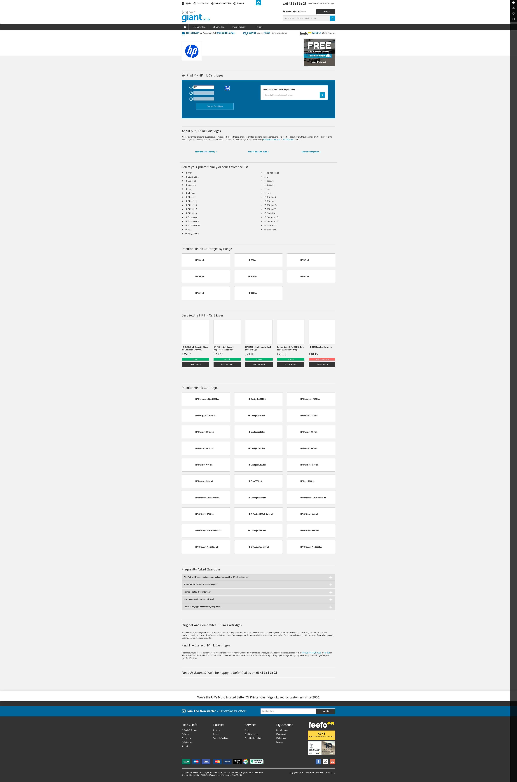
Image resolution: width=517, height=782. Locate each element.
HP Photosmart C (192, 221)
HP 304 (311, 653)
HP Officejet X (191, 213)
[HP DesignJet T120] (293, 399)
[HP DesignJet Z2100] (188, 415)
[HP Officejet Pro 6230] (241, 547)
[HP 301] (293, 260)
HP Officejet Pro (270, 205)
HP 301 (305, 653)
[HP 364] (188, 293)
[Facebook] (317, 761)
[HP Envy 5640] (293, 481)
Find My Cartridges (215, 106)
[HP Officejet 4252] (241, 497)
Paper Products (238, 27)
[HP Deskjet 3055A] (188, 448)
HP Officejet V (270, 209)
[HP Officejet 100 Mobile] (188, 497)
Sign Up (326, 711)
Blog (247, 730)
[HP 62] (241, 260)
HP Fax (267, 189)
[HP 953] (293, 276)
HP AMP (188, 173)
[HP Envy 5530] (241, 481)
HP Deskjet (268, 181)
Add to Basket (195, 365)
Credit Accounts (251, 734)
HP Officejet (190, 197)
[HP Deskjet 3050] (293, 432)
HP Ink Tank (190, 193)
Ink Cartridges (219, 27)
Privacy (216, 734)
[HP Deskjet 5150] (241, 448)
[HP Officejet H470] (293, 530)
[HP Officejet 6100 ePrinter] (241, 514)
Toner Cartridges (198, 27)
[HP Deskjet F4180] (188, 481)
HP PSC (188, 229)
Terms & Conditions (221, 738)
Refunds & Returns (189, 730)
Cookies (216, 730)
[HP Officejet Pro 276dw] (188, 547)
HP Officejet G (270, 197)
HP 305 (318, 653)
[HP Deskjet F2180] (241, 464)
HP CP (266, 177)
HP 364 (327, 653)
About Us (185, 746)
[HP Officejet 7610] (241, 530)
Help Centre (187, 742)
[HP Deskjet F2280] (293, 464)
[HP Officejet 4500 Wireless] (293, 497)
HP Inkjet (267, 193)
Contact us (186, 738)
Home (184, 38)
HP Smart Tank (270, 229)
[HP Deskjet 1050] (241, 415)
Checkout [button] (326, 11)
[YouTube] (332, 761)
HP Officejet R (191, 209)
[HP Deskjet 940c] (188, 464)
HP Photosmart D (271, 221)
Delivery (185, 734)
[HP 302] (241, 276)
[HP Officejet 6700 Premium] (188, 530)
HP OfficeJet (288, 140)
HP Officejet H (191, 201)
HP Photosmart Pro (193, 225)
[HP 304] (188, 260)
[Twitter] (324, 761)
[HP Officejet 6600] (293, 514)
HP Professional (270, 225)
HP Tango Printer (192, 233)
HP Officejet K (191, 205)
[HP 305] (188, 276)
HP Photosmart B (271, 217)
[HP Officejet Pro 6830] (293, 547)
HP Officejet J (269, 201)
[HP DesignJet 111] (241, 399)
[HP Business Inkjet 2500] (188, 399)
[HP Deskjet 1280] (293, 415)
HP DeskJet (268, 140)
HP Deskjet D (190, 185)
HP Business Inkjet (271, 173)
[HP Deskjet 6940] (293, 448)
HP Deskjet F (269, 185)
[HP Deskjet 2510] (241, 432)
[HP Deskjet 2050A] (188, 432)
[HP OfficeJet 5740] (188, 514)
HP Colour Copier (192, 177)
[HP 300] (241, 293)
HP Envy (277, 140)
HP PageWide (269, 213)
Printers (259, 27)
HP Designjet (190, 181)
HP (206, 38)
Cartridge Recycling (253, 738)
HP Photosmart (191, 217)
